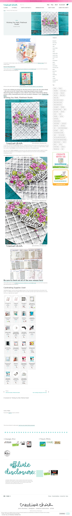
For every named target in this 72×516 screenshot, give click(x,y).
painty (54, 69)
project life (55, 71)
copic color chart (62, 90)
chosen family (55, 48)
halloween (62, 111)
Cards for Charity (63, 7)
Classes (6, 7)
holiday (60, 114)
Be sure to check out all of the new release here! (23, 280)
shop (48, 4)
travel (54, 76)
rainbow (61, 130)
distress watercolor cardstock (58, 100)
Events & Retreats (26, 7)
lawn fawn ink (64, 123)
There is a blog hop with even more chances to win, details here (31, 86)
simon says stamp (61, 135)
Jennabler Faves (40, 7)
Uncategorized (55, 80)
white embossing (56, 149)
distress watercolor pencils (58, 102)
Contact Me (62, 496)
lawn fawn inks (56, 125)
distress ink (62, 93)
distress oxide (62, 95)
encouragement (56, 107)
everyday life (55, 60)
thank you (55, 144)
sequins (55, 135)
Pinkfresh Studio (41, 63)
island (54, 62)
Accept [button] (68, 513)
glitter (65, 109)
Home (4, 10)
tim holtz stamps (56, 146)
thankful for (55, 74)
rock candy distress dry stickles (58, 132)
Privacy (49, 496)
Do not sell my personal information (11, 514)
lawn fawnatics (56, 118)
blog (52, 4)
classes (54, 49)
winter (62, 149)
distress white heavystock (58, 104)
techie (54, 73)
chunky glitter (56, 90)
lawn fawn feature (56, 123)
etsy (53, 58)
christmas (60, 88)
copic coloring (56, 93)
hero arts (55, 114)
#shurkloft (54, 41)
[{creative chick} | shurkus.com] (11, 5)
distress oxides (56, 97)
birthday (55, 88)
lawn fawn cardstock (57, 121)
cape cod (54, 44)
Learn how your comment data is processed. (27, 425)
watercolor (63, 146)
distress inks (56, 95)
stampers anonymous (57, 142)
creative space (55, 56)
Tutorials (14, 7)
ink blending (55, 116)
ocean (54, 128)
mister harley (55, 65)
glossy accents (56, 111)
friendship (62, 107)
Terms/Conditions (55, 496)
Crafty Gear (51, 7)
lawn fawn (61, 116)
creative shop (55, 55)
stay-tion (64, 142)
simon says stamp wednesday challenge (60, 139)
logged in (10, 412)
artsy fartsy (55, 42)
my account (62, 4)
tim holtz (60, 144)
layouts (54, 64)
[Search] (21, 5)
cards (16, 20)
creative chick (55, 53)
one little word (55, 67)
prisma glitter (56, 130)
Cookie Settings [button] (62, 513)
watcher (54, 81)
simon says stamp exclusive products (59, 137)
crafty (54, 51)
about (56, 4)
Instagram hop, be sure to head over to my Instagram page (25, 69)
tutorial (54, 78)
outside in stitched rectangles (62, 128)
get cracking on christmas (57, 109)
